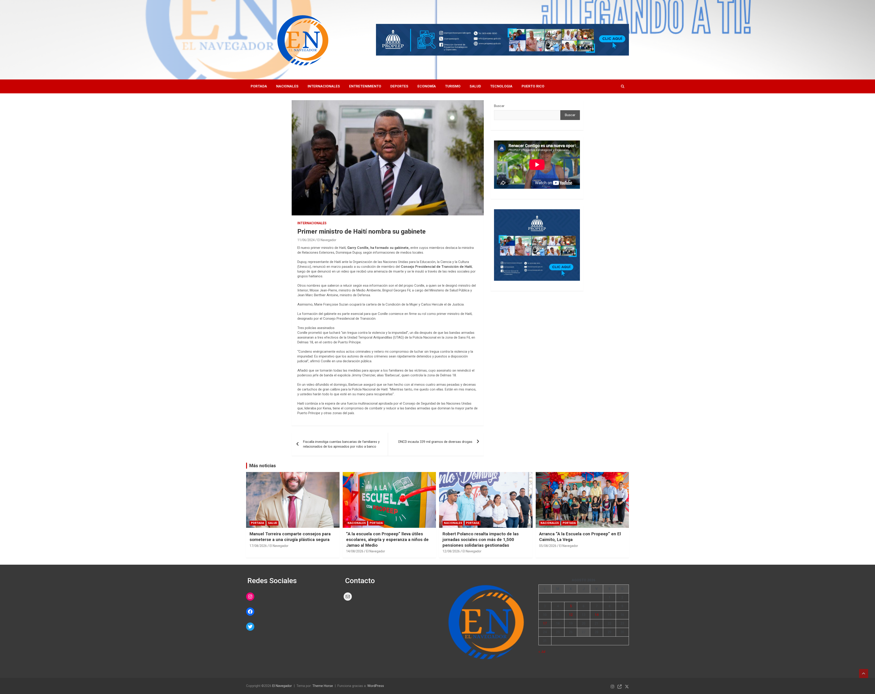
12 (571, 615)
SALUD (475, 86)
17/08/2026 (258, 546)
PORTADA (259, 86)
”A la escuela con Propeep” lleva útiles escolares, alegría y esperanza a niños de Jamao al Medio (387, 539)
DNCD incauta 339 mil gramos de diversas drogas (435, 442)
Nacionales (287, 86)
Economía (426, 86)
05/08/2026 (547, 546)
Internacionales (324, 86)
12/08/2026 (451, 551)
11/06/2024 (306, 240)
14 (596, 615)
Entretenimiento (365, 86)
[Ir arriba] (863, 673)
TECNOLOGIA (501, 86)
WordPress (375, 686)
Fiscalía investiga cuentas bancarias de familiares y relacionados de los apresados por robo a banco (341, 444)
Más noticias (262, 465)
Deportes (399, 86)
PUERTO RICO (533, 86)
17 (545, 623)
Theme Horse (322, 686)
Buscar (499, 106)
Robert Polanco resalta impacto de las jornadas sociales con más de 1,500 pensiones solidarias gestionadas (481, 539)
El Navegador (326, 240)
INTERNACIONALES (312, 223)
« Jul (541, 652)
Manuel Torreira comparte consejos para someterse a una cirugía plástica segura (290, 536)
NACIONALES (356, 523)
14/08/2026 (354, 551)
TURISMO (453, 86)
